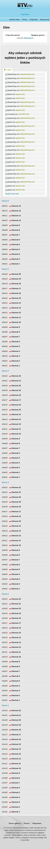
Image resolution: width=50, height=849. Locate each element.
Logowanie (25, 14)
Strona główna (15, 823)
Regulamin (37, 823)
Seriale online (25, 8)
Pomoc (24, 19)
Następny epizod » (38, 35)
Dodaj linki (34, 19)
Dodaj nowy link (12, 194)
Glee (6, 27)
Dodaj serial (44, 19)
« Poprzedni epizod (12, 35)
